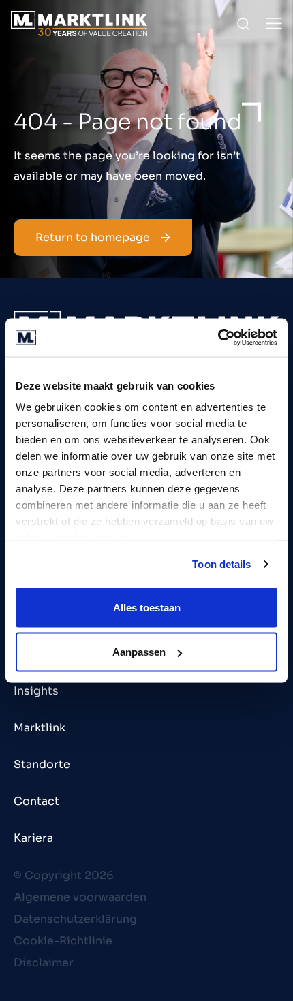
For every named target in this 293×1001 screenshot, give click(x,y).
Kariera (33, 838)
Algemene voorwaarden (80, 897)
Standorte (42, 764)
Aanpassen (139, 652)
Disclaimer (44, 962)
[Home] (79, 23)
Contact (36, 801)
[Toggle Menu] (274, 23)
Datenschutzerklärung (75, 919)
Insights (36, 691)
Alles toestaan (147, 607)
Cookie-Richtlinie (63, 941)
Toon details (221, 564)
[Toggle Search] (243, 24)
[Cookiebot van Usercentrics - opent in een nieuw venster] (217, 338)
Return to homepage (92, 237)
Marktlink (39, 727)
